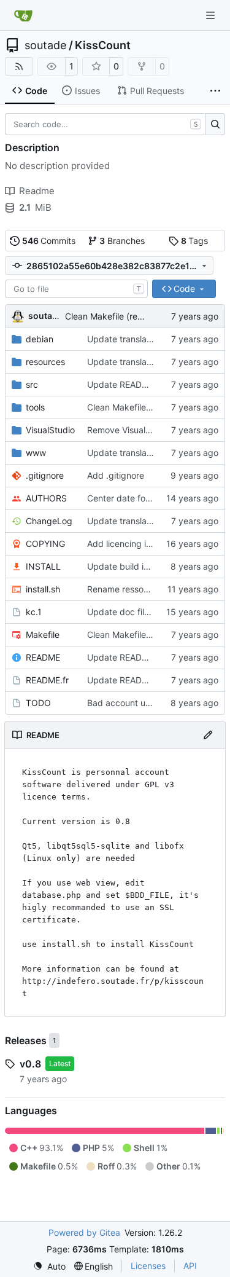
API (190, 1265)
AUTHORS (46, 498)
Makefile (42, 634)
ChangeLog (49, 521)
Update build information (136, 566)
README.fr (47, 680)
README (43, 657)
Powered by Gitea (84, 1232)
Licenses (148, 1265)
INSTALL (43, 566)
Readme (37, 191)
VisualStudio (50, 430)
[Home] (23, 15)
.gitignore (45, 475)
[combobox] (76, 289)
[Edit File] (208, 735)
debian (39, 339)
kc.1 (34, 612)
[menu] (49, 1266)
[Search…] (215, 124)
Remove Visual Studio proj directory (158, 430)
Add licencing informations (140, 543)
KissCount (103, 45)
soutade (45, 45)
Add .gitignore (115, 475)
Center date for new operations (149, 498)
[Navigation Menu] (211, 15)
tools (35, 407)
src (32, 384)
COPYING (45, 543)
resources (45, 361)
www (36, 452)
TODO (38, 702)
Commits (49, 240)
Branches (122, 240)
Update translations (126, 339)
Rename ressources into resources (155, 589)
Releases (26, 1040)
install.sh (43, 589)
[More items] (215, 91)
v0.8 (30, 1064)
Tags (195, 240)
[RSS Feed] (19, 66)
